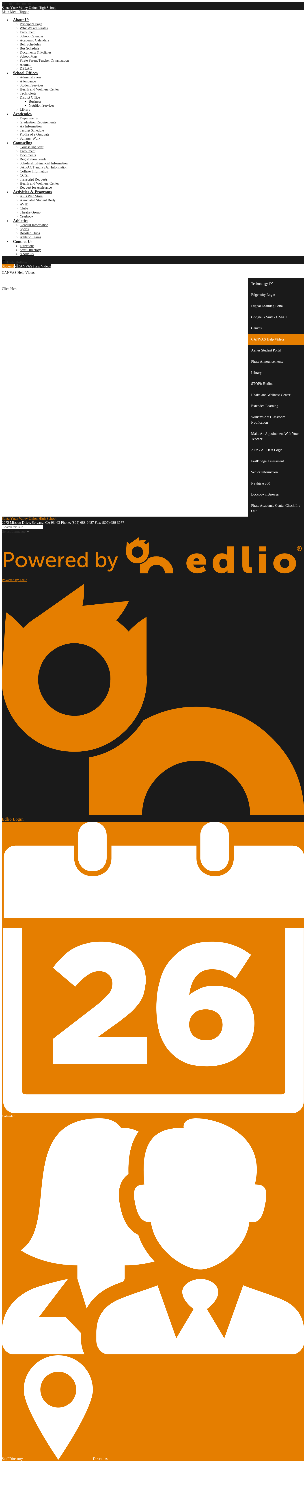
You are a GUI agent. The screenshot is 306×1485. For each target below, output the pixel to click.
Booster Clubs (30, 233)
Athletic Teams (30, 237)
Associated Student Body (38, 200)
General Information (34, 225)
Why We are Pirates (34, 28)
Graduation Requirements (38, 122)
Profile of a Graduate (34, 134)
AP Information (31, 126)
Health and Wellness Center (39, 89)
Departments (29, 118)
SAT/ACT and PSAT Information (43, 167)
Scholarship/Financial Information (44, 163)
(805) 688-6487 (83, 522)
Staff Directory (30, 250)
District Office (30, 97)
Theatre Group (30, 212)
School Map (28, 56)
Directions (27, 246)
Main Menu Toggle (15, 12)
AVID (24, 204)
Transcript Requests (33, 179)
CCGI (24, 175)
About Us (27, 254)
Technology (28, 93)
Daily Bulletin (16, 262)
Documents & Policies (35, 52)
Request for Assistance (36, 187)
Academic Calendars (34, 40)
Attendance (28, 81)
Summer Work (30, 138)
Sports (24, 229)
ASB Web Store (31, 196)
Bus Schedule (29, 48)
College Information (34, 171)
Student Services (31, 85)
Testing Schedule (32, 130)
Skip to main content (16, 4)
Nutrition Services (41, 105)
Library (25, 109)
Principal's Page (31, 24)
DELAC (26, 68)
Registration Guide (33, 159)
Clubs (24, 208)
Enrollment (27, 32)
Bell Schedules (30, 44)
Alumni (25, 64)
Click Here (9, 289)
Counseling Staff (31, 147)
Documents (28, 155)
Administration (30, 77)
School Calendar (31, 36)
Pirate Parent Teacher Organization (44, 60)
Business (35, 101)
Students (8, 266)
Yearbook (26, 216)
